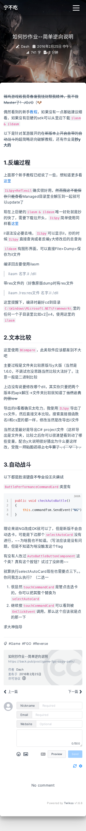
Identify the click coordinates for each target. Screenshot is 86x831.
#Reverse (40, 643)
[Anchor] (34, 162)
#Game (14, 643)
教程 (33, 112)
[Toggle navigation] (76, 7)
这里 (7, 181)
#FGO (26, 643)
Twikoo (69, 803)
